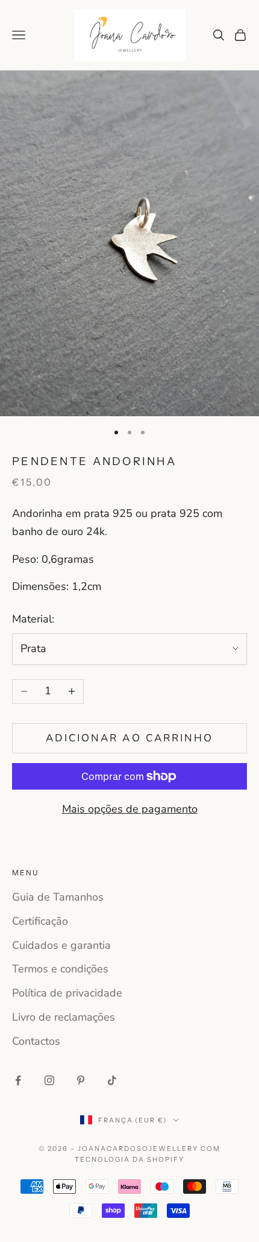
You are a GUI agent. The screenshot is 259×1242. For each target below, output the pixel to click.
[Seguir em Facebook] (18, 1080)
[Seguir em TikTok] (112, 1080)
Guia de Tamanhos (58, 897)
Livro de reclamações (63, 1017)
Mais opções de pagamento (130, 809)
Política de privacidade (67, 993)
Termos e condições (60, 969)
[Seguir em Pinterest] (81, 1080)
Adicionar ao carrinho (129, 738)
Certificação (40, 921)
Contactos (36, 1041)
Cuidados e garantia (61, 945)
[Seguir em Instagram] (49, 1080)
